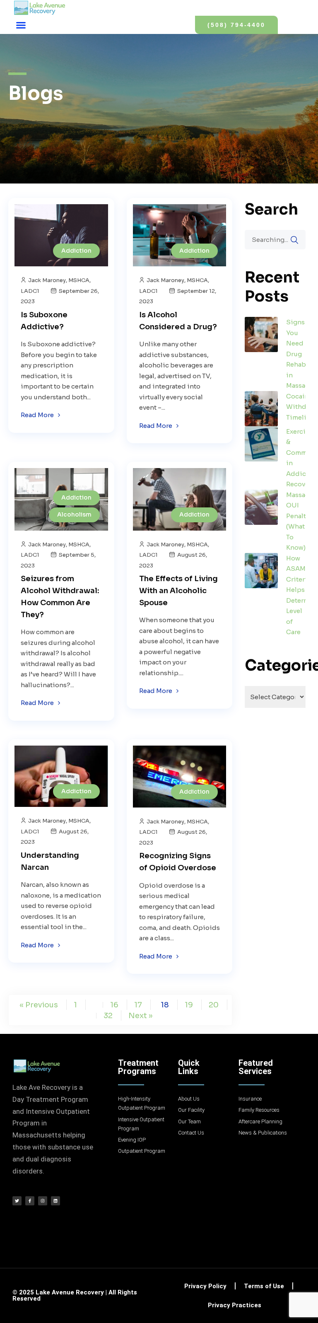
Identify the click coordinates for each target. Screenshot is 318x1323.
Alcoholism (74, 514)
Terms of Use (264, 1286)
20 (214, 1004)
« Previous (38, 1004)
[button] (21, 25)
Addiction (76, 250)
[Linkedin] (55, 1200)
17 (138, 1004)
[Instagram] (42, 1200)
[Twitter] (17, 1200)
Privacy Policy (205, 1286)
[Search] (294, 240)
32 (108, 1015)
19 (189, 1004)
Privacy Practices (234, 1305)
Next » (140, 1015)
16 (114, 1004)
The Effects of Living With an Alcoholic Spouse (178, 590)
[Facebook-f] (29, 1200)
